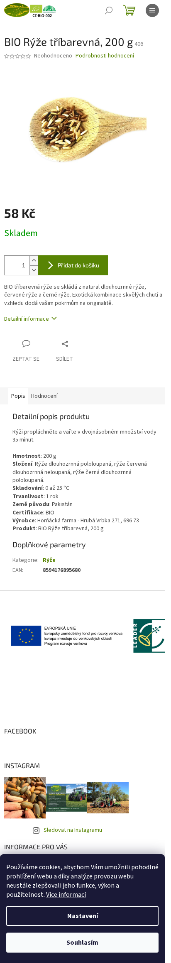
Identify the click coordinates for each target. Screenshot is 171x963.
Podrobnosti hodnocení (105, 56)
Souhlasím (82, 942)
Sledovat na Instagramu (73, 830)
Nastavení (82, 916)
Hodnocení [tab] (44, 396)
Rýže (49, 560)
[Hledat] (108, 10)
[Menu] (152, 10)
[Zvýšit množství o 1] (33, 260)
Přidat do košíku (78, 265)
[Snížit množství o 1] (33, 270)
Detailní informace (26, 319)
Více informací (66, 894)
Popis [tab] (18, 396)
